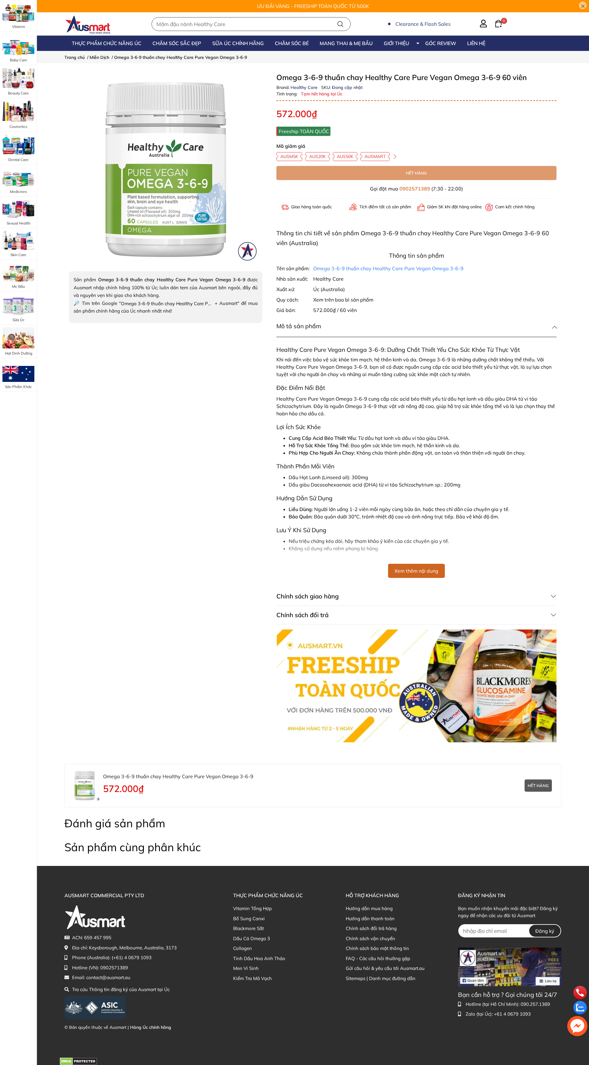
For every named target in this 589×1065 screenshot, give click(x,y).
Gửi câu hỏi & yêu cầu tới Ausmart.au (385, 968)
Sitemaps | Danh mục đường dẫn (380, 978)
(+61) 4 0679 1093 (132, 957)
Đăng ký (544, 931)
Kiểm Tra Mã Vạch (252, 978)
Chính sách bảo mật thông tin (377, 948)
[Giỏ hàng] (494, 23)
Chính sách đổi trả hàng (371, 928)
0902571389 (414, 189)
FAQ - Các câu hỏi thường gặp (378, 958)
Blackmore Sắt (248, 928)
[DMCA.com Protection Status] (78, 1061)
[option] (165, 169)
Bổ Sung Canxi (249, 918)
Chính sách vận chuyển (370, 938)
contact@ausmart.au (108, 977)
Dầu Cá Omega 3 (251, 938)
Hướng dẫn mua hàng (369, 908)
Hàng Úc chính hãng (150, 1027)
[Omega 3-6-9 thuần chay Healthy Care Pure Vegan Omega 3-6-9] (165, 169)
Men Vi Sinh (246, 968)
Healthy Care (305, 87)
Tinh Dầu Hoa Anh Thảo (259, 958)
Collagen (242, 948)
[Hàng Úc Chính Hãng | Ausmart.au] (87, 24)
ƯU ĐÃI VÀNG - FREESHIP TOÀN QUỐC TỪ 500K (313, 6)
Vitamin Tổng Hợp (252, 908)
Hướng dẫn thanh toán (370, 918)
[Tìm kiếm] (340, 24)
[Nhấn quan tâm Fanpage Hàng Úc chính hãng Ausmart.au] (509, 966)
